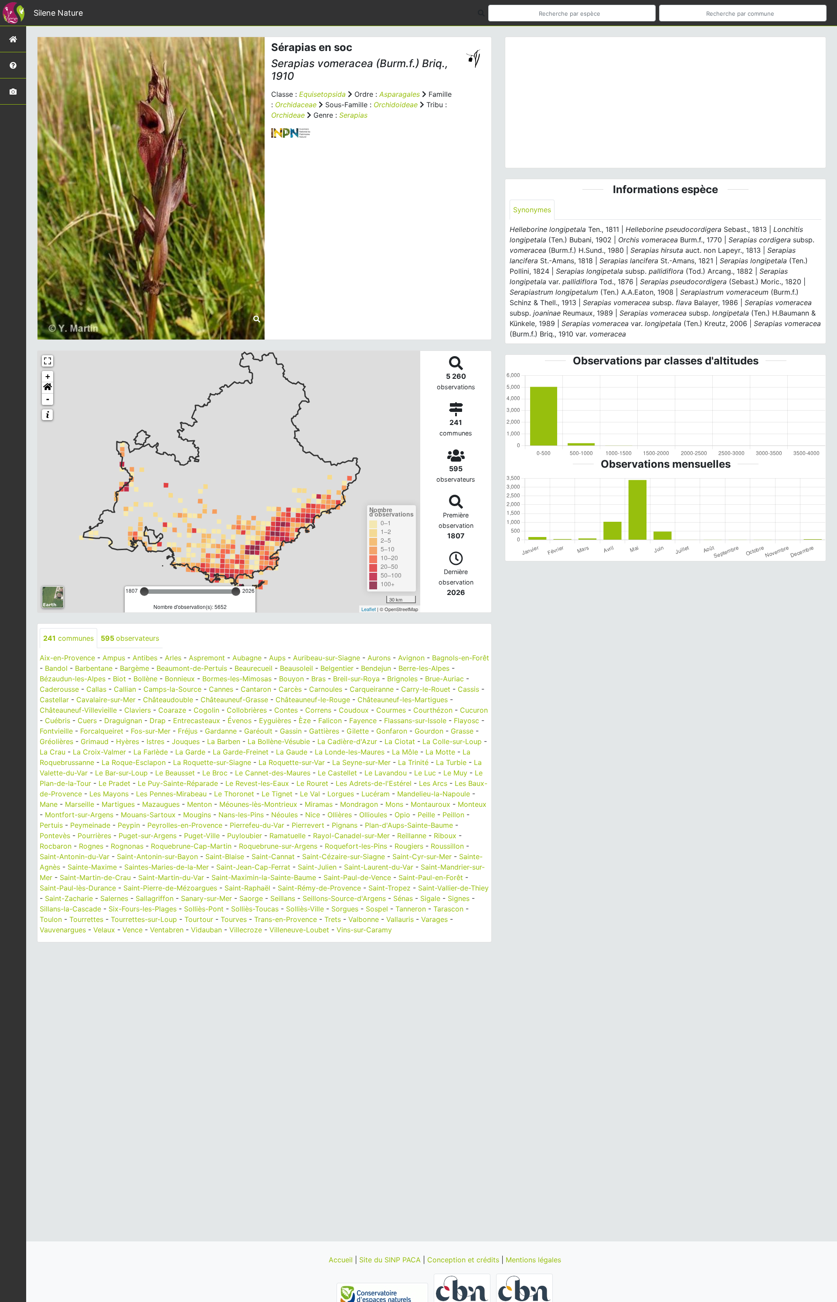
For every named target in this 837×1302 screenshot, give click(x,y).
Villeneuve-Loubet (299, 929)
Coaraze (172, 710)
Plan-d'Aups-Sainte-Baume (409, 825)
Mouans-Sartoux (148, 814)
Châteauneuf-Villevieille (78, 710)
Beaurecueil (253, 668)
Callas (96, 689)
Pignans (344, 825)
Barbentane (93, 668)
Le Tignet (277, 793)
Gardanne (221, 731)
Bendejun (376, 668)
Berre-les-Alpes (423, 668)
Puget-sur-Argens (148, 835)
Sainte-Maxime (92, 867)
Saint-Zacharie (69, 898)
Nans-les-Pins (241, 814)
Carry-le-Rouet (425, 689)
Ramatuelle (287, 835)
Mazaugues (161, 804)
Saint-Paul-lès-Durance (78, 888)
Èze (305, 720)
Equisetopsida (322, 94)
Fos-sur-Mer (150, 731)
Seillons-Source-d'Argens (344, 898)
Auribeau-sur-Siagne (326, 657)
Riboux (445, 835)
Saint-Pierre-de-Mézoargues (170, 888)
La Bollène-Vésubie (279, 741)
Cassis (468, 689)
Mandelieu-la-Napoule (433, 793)
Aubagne (247, 657)
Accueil (342, 1259)
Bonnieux (180, 678)
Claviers (137, 710)
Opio (402, 814)
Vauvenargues (63, 929)
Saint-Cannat (273, 856)
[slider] (144, 591)
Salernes (114, 898)
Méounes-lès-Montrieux (258, 804)
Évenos (240, 720)
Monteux (472, 804)
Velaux (104, 929)
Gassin (291, 731)
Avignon (411, 657)
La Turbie (451, 762)
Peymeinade (90, 825)
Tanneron (410, 908)
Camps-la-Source (172, 689)
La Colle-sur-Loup (452, 741)
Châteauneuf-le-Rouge (313, 699)
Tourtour (198, 919)
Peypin (129, 825)
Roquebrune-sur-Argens (278, 846)
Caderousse (59, 689)
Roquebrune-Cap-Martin (191, 846)
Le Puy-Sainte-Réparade (178, 783)
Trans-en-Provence (285, 919)
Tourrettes (86, 919)
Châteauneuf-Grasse (234, 699)
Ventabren (167, 929)
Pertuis (51, 825)
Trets (332, 919)
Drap (158, 720)
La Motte (440, 752)
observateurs (130, 638)
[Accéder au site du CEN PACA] (383, 1297)
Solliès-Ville (305, 908)
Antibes (145, 657)
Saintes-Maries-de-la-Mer (166, 867)
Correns (318, 710)
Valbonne (363, 919)
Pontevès (55, 835)
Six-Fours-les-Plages (143, 908)
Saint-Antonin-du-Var (74, 856)
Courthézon (433, 710)
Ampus (113, 657)
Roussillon (447, 846)
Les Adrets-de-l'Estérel (374, 783)
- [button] (47, 399)
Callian (125, 689)
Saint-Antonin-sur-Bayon (157, 856)
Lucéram (375, 793)
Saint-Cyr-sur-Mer (422, 856)
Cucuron (474, 710)
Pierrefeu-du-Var (257, 825)
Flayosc (466, 720)
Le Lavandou (385, 772)
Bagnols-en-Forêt (460, 657)
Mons (394, 804)
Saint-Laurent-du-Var (378, 867)
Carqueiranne (372, 689)
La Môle (405, 752)
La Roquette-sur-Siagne (212, 762)
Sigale (430, 898)
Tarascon (448, 908)
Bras (318, 678)
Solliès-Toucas (255, 908)
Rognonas (127, 846)
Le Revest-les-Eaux (257, 783)
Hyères (127, 741)
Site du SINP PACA (391, 1259)
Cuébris (57, 720)
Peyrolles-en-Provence (184, 825)
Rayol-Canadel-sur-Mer (351, 835)
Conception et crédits (464, 1259)
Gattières (324, 731)
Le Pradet (114, 783)
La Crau (52, 752)
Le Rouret (312, 783)
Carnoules (325, 689)
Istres (155, 741)
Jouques (186, 741)
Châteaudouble (168, 699)
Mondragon (359, 804)
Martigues (118, 804)
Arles (173, 657)
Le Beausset (175, 772)
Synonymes (532, 209)
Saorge (251, 898)
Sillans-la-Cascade (70, 908)
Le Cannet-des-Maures (272, 772)
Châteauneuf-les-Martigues (402, 699)
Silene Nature (58, 12)
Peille (426, 814)
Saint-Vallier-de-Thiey (453, 888)
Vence (132, 929)
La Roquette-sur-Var (292, 762)
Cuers (87, 720)
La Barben (223, 741)
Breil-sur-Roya (356, 678)
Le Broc (215, 772)
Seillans (282, 898)
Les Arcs (433, 783)
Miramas (319, 804)
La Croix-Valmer (99, 752)
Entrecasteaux (196, 720)
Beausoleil (296, 668)
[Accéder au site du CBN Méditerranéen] (463, 1297)
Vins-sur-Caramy (364, 929)
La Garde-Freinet (241, 752)
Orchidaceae (295, 104)
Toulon (51, 919)
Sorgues (344, 908)
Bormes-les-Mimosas (237, 678)
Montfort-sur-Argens (79, 814)
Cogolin (206, 710)
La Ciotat (399, 741)
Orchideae (288, 115)
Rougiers (409, 846)
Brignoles (402, 678)
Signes (459, 898)
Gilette (358, 731)
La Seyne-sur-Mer (361, 762)
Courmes (391, 710)
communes (68, 638)
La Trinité (413, 762)
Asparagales (399, 94)
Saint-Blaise (224, 856)
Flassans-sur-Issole (415, 720)
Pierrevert (308, 825)
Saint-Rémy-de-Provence (319, 888)
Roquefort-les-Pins (356, 846)
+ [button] (47, 376)
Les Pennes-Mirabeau (171, 793)
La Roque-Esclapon (134, 762)
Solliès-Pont (204, 908)
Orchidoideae (396, 104)
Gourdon (429, 731)
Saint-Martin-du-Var (171, 877)
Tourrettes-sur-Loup (144, 919)
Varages (434, 919)
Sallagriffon (155, 898)
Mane (49, 804)
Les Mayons (109, 793)
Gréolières (56, 741)
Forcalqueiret (101, 731)
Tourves (234, 919)
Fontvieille (56, 731)
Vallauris (400, 919)
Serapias (353, 115)
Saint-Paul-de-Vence (357, 877)
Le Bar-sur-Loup (121, 772)
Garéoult (258, 731)
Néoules (284, 814)
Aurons (379, 657)
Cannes (221, 689)
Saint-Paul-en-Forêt (430, 877)
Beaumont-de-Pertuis (192, 668)
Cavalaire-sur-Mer (106, 699)
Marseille (79, 804)
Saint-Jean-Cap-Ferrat (253, 867)
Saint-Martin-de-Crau (95, 877)
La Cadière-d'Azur (347, 741)
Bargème (134, 668)
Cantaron (256, 689)
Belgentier (337, 668)
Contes (286, 710)
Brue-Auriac (444, 678)
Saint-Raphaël (247, 888)
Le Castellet (337, 772)
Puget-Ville (202, 835)
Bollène (145, 678)
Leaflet (368, 608)
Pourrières (94, 835)
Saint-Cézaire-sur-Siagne (343, 856)
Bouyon (291, 678)
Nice (312, 814)
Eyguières (275, 720)
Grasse (462, 731)
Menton (199, 804)
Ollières (339, 814)
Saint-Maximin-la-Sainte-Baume (263, 877)
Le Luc (425, 772)
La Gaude (291, 752)
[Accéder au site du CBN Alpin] (524, 1297)
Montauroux (430, 804)
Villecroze (245, 929)
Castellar (54, 699)
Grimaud (95, 741)
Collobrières (247, 710)
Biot (119, 678)
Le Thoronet (234, 793)
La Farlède (150, 752)
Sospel (377, 908)
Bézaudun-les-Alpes (72, 678)
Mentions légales (533, 1259)
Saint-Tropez (389, 888)
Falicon (330, 720)
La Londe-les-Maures (349, 752)
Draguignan (123, 720)
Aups (277, 657)
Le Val (310, 793)
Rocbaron (55, 846)
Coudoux (354, 710)
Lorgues (340, 793)
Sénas (403, 898)
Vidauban (206, 929)
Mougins (197, 814)
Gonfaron (391, 731)
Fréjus (187, 731)
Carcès (290, 689)
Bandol (56, 668)
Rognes (91, 846)
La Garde (190, 752)
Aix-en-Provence (67, 657)
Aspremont (207, 657)
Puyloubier (244, 835)
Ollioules (373, 814)
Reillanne (411, 835)
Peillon (453, 814)
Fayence (363, 720)
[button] (47, 388)
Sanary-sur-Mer (206, 898)
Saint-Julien (317, 867)
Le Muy (455, 772)
